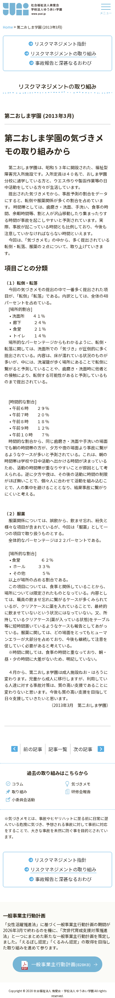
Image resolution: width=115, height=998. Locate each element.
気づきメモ (81, 784)
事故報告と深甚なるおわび (63, 62)
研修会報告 (81, 791)
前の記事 (32, 749)
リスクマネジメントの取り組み (63, 53)
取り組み (19, 791)
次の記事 (82, 749)
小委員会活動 (23, 799)
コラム (17, 784)
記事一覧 (57, 749)
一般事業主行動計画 (61, 964)
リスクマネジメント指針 (60, 43)
